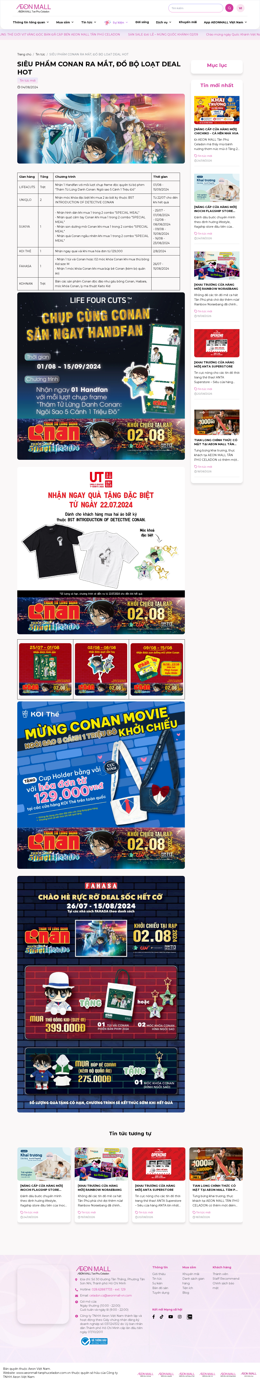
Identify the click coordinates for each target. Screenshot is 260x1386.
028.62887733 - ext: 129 (109, 1289)
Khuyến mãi (188, 22)
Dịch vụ (162, 22)
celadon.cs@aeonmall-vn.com (110, 1295)
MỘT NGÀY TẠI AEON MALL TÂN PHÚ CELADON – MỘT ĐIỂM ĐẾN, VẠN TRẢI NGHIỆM (215, 1190)
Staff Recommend (226, 1278)
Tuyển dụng (160, 1292)
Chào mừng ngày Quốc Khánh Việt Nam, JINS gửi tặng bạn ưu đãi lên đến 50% (153, 34)
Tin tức (86, 22)
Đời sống (142, 22)
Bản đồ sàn (160, 1288)
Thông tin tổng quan (29, 22)
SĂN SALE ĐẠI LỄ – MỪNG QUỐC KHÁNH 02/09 (54, 34)
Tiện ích (187, 1288)
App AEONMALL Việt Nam (223, 22)
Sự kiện (118, 22)
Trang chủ (24, 54)
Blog (185, 1292)
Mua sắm (63, 22)
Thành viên (220, 1274)
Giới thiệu (159, 1274)
